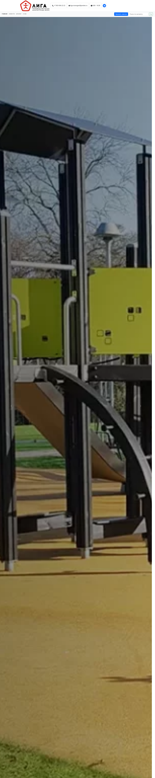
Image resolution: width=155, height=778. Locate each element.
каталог (18, 14)
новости (12, 14)
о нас (25, 14)
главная (4, 14)
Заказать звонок (121, 14)
